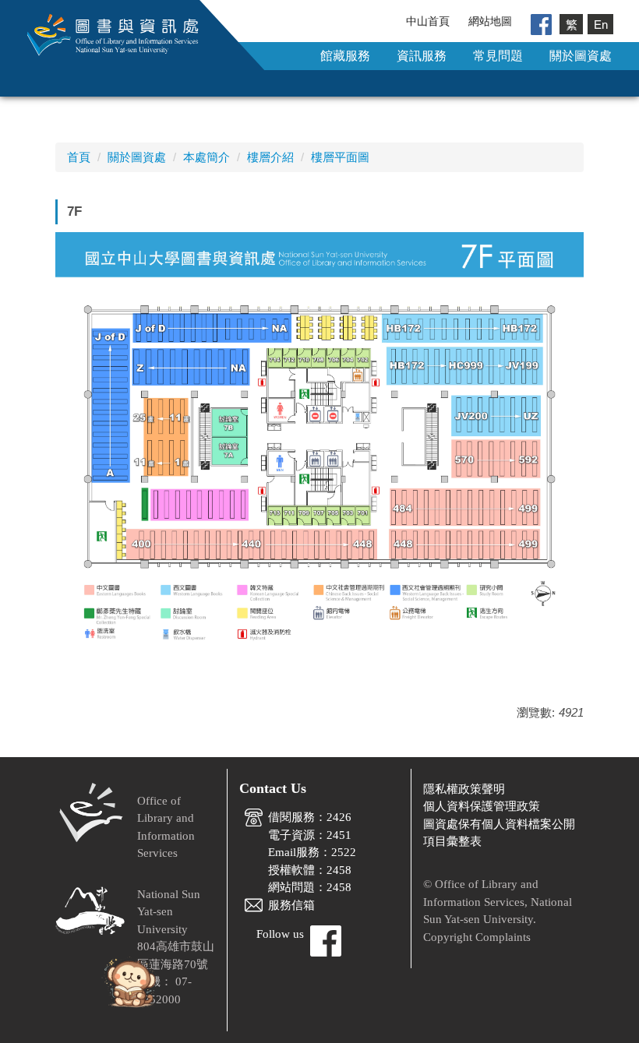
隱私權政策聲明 (464, 789)
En (601, 23)
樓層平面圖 (340, 157)
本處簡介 (206, 157)
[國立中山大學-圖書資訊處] (101, 34)
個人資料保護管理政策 (481, 806)
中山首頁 (428, 21)
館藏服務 (345, 55)
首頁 (78, 157)
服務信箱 (291, 905)
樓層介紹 (270, 157)
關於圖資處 (580, 55)
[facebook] (541, 23)
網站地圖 (490, 21)
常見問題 (498, 55)
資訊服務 (422, 55)
